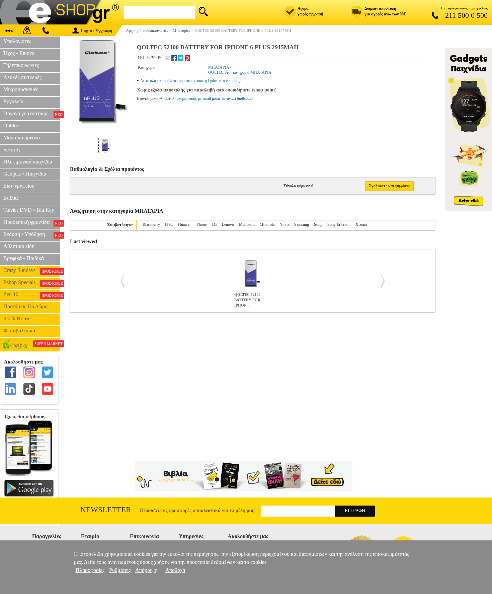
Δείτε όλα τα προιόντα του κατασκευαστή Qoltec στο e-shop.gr (190, 80)
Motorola (267, 224)
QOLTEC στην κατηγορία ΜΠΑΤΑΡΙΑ (239, 72)
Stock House (16, 318)
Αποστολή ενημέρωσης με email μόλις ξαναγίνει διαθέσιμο (206, 98)
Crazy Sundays (31, 270)
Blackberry (151, 224)
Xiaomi (361, 224)
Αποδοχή (175, 570)
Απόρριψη (146, 570)
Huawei (184, 224)
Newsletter (105, 510)
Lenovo (228, 224)
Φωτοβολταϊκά (19, 330)
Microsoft (247, 224)
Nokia (284, 224)
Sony (318, 224)
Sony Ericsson (338, 224)
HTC (169, 224)
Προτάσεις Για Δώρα (25, 306)
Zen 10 (31, 294)
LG (214, 224)
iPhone (201, 224)
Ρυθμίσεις (120, 570)
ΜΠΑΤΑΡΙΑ (218, 67)
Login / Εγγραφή (96, 30)
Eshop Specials (31, 282)
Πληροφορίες (90, 570)
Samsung (301, 224)
